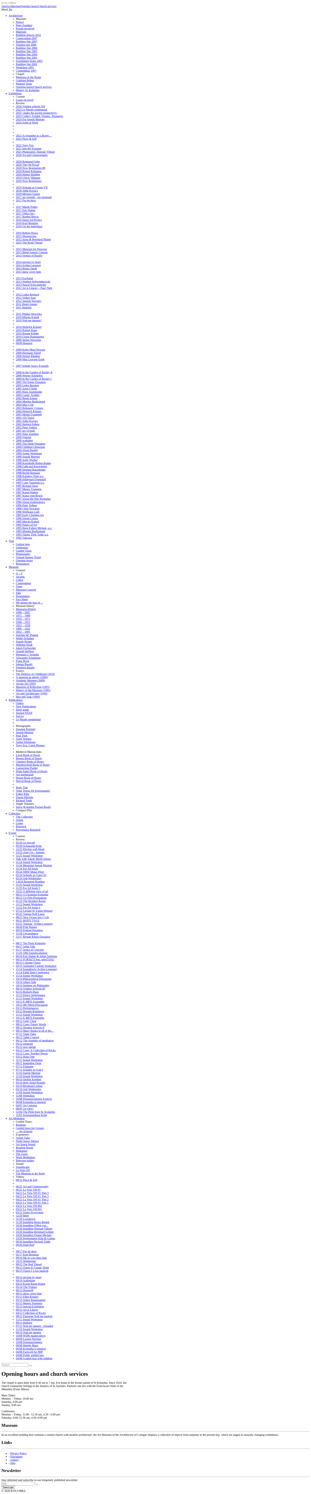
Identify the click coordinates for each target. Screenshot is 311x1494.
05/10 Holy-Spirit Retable (30, 1082)
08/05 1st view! (24, 1108)
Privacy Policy (18, 1453)
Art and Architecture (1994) (31, 693)
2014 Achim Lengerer (28, 265)
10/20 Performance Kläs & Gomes (35, 1238)
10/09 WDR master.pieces (31, 1335)
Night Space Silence (27, 1141)
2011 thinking (23, 307)
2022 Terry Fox (25, 145)
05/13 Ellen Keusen (27, 1296)
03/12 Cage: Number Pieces (32, 1053)
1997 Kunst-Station (27, 492)
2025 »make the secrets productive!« (36, 112)
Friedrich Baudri (25, 667)
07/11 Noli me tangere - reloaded (34, 1325)
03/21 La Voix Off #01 (29, 1209)
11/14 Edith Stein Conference (32, 972)
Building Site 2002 (26, 64)
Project (20, 22)
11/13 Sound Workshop (29, 998)
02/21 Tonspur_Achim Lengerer (34, 923)
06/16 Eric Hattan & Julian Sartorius (36, 956)
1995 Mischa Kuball (27, 521)
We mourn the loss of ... (29, 602)
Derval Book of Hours (28, 781)
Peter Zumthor (24, 25)
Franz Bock (22, 661)
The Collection (24, 816)
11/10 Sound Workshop (29, 1076)
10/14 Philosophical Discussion (33, 978)
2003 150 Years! (25, 417)
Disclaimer (16, 1456)
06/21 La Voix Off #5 (28, 1189)
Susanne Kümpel (25, 729)
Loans (19, 823)
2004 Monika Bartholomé (30, 401)
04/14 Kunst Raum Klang (30, 1283)
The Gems (22, 1154)
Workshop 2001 (25, 67)
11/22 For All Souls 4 (28, 907)
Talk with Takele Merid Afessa (33, 858)
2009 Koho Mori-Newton (30, 349)
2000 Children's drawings (30, 447)
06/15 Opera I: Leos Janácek (32, 1270)
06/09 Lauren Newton (28, 1338)
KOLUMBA (8, 3)
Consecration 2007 (26, 38)
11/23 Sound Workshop (29, 884)
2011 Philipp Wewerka (29, 314)
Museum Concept (26, 589)
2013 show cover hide (28, 271)
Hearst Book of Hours (28, 777)
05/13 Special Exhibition (30, 1306)
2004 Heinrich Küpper (29, 411)
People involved (25, 28)
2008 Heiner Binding (28, 356)
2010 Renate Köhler (27, 333)
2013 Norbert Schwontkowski (33, 281)
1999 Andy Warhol (27, 459)
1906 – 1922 (23, 628)
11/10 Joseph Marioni (28, 1073)
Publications (15, 700)
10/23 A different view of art (32, 891)
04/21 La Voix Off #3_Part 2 (32, 1199)
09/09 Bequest (24, 343)
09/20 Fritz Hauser (26, 927)
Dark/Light (8, 1487)
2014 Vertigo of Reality (29, 255)
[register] (36, 1484)
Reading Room (24, 1147)
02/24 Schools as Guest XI (31, 875)
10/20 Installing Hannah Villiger (34, 1228)
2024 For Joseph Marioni (30, 119)
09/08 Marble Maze (27, 1345)
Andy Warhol (23, 738)
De (10, 9)
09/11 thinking (24, 1322)
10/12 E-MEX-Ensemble (30, 1017)
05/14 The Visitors (26, 1287)
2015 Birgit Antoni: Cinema (32, 252)
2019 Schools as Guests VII (32, 187)
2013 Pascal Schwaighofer (31, 284)
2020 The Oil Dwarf (27, 164)
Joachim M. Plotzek (27, 635)
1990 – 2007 (23, 612)
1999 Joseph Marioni (28, 456)
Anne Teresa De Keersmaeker (33, 790)
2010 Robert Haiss (26, 330)
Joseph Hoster (24, 641)
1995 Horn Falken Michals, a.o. (34, 528)
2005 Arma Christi (26, 388)
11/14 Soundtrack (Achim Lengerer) (36, 969)
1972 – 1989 (23, 615)
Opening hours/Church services (39, 6)
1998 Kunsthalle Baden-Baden (33, 463)
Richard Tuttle (24, 800)
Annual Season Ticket (28, 557)
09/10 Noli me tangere (28, 1332)
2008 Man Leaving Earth (30, 359)
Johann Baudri (24, 664)
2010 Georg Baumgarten (30, 336)
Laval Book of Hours (28, 755)
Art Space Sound (25, 1144)
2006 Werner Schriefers (29, 375)
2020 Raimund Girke (28, 161)
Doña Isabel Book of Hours (31, 771)
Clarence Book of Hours (30, 761)
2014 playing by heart (28, 262)
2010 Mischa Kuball (27, 317)
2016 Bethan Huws (27, 232)
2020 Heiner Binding (28, 174)
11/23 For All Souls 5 (28, 888)
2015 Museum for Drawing (31, 249)
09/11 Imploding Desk (28, 1063)
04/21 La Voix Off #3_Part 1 (32, 1202)
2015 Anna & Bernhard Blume (33, 239)
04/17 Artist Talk (25, 946)
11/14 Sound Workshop (29, 975)
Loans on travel (24, 99)
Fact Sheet (22, 599)
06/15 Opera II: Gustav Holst (32, 1267)
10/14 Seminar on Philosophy (32, 985)
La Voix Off (23, 1170)
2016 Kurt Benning (27, 223)
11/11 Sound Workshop (29, 1060)
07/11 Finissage (24, 1066)
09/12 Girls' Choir (26, 1021)
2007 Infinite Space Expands (32, 365)
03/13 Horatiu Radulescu (30, 1011)
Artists (19, 820)
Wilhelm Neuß (24, 644)
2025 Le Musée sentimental (31, 109)
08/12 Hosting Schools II (30, 1027)
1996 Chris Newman (28, 508)
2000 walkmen (24, 440)
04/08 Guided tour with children (34, 1358)
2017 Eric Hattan (25, 210)
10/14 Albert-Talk (26, 982)
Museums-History (26, 609)
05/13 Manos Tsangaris (29, 1303)
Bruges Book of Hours (29, 758)
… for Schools (24, 1131)
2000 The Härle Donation (30, 443)
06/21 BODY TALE (27, 920)
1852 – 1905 (23, 631)
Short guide (22, 709)
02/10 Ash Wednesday (28, 1089)
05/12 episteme (24, 1043)
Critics (19, 579)
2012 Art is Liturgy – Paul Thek (34, 288)
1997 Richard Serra (27, 485)
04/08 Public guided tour (30, 1355)
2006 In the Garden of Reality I (33, 378)
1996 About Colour (27, 518)
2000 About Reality (27, 450)
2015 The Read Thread (29, 242)
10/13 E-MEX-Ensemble (30, 1001)
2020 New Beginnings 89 (30, 168)
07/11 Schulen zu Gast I (29, 1069)
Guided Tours (23, 550)
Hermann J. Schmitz (27, 654)
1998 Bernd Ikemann (28, 472)
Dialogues (21, 1150)
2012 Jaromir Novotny (29, 301)
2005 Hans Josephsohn (29, 391)
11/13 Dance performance (30, 995)
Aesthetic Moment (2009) (30, 680)
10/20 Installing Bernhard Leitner (35, 1231)
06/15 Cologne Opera (28, 962)
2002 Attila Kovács (27, 421)
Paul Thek (22, 735)
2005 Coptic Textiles (27, 395)
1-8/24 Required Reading (30, 881)
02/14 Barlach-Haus (27, 991)
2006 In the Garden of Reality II (34, 372)
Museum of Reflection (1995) (32, 687)
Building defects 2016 (28, 35)
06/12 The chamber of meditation (35, 1040)
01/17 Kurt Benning (27, 1254)
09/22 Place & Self (26, 1180)
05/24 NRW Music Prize (30, 871)
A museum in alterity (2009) (32, 677)
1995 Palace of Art (26, 524)
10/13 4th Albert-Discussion (32, 1004)
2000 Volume (23, 437)
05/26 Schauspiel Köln (29, 845)
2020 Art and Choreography (32, 155)
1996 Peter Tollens (26, 505)
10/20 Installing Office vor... (32, 1225)
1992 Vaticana (24, 537)
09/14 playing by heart (28, 1277)
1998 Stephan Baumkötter (31, 469)
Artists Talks (23, 1137)
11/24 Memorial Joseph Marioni (34, 865)
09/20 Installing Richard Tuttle (33, 1241)
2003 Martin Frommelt (29, 414)
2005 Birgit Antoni (26, 398)
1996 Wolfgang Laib (27, 511)
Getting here (23, 544)
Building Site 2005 (26, 51)
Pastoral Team (24, 83)
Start (4, 6)
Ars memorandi (24, 774)
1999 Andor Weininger (29, 453)
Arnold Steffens (25, 651)
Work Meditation (25, 1157)
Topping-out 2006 (26, 44)
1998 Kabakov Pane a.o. (30, 476)
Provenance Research (28, 829)
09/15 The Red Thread (29, 1264)
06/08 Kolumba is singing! (31, 1102)
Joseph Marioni (24, 732)
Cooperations (23, 583)
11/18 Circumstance (27, 933)
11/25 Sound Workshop (29, 855)
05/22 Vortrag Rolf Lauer (30, 914)
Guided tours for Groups (30, 1128)
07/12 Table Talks (26, 1034)
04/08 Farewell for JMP (29, 1351)
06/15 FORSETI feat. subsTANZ (35, 959)
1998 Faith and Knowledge (31, 466)
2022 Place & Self (26, 138)
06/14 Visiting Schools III (30, 988)
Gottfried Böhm (25, 80)
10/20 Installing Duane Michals (33, 1235)
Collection (14, 813)
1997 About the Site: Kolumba (33, 498)
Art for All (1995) (26, 683)
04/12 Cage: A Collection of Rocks (36, 1050)
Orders (20, 703)
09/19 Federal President (29, 930)
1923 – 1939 (23, 625)
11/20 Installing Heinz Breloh (32, 1222)
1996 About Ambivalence (30, 502)
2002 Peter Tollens (26, 427)
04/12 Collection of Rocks (31, 1313)
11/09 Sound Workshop (29, 1092)
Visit (11, 541)
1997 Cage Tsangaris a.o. (30, 482)
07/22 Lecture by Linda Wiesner (34, 910)
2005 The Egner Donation (31, 382)
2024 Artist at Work (27, 122)
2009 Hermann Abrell (28, 352)
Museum (14, 567)
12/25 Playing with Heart (30, 849)
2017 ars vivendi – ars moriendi (34, 197)
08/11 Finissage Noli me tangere (34, 1316)
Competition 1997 (26, 70)
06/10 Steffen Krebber (28, 1079)
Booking (21, 1124)
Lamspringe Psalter (27, 768)
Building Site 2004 (26, 54)
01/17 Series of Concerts (30, 949)
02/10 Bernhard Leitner (29, 1085)
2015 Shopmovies (26, 236)
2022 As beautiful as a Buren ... (34, 135)
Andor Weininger (26, 742)
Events (12, 832)
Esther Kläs (22, 794)
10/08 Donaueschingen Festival (34, 1098)
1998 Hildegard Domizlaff (31, 479)
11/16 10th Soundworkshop (31, 952)
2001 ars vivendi (25, 430)
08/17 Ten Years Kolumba (31, 943)
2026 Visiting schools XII (30, 106)
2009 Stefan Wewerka (28, 339)
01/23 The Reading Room (31, 901)
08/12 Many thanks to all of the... (34, 1030)
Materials (21, 31)
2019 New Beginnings (29, 181)
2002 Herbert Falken (27, 424)
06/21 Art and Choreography (32, 1186)
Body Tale (22, 787)
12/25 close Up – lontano (30, 852)
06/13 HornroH (24, 1290)
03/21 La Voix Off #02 (29, 1205)
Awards (20, 576)
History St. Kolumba (27, 90)
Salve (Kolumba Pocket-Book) (33, 807)
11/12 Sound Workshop (29, 904)
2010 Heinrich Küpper (29, 326)
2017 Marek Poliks (26, 206)
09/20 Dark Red (25, 1244)
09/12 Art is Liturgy (27, 1309)
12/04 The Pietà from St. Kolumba (35, 1111)
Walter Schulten (25, 638)
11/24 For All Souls (27, 868)
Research (21, 826)
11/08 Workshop (25, 1095)
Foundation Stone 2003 (29, 61)
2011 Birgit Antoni (26, 304)
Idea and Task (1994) (28, 696)
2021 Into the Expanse (28, 148)
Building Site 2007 (26, 41)
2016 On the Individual (29, 226)
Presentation (23, 596)
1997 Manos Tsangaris (29, 489)
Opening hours (24, 560)
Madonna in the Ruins (28, 77)
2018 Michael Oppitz (28, 194)
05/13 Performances (27, 1008)
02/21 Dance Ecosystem (29, 1212)
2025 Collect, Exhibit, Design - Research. (39, 116)
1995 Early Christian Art (30, 515)
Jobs (18, 592)
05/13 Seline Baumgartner (31, 1300)
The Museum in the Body (30, 1173)
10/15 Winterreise (26, 1261)
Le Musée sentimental (28, 719)
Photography (23, 554)
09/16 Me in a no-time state (31, 1257)
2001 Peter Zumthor (27, 434)
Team (19, 586)
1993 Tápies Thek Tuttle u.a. (32, 534)
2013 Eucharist (24, 278)
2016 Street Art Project (29, 219)
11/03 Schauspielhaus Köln (31, 1115)
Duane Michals (24, 797)
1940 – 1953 (23, 622)
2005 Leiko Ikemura (27, 385)
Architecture (14, 6)
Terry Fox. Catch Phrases (30, 745)
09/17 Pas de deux (26, 1251)
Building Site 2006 (26, 48)
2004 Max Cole (25, 404)
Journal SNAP (24, 712)
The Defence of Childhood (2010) (35, 674)
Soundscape (23, 1167)
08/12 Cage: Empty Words (31, 1024)
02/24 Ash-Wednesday (29, 878)
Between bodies (25, 1160)
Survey (20, 716)
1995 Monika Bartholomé (30, 531)
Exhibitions (15, 93)
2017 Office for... (25, 213)
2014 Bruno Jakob (26, 268)
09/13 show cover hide (29, 1293)
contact (14, 1459)
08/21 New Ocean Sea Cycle (32, 917)
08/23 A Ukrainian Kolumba (32, 894)
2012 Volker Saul (26, 297)
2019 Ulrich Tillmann (28, 177)
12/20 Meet (22, 1215)
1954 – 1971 (23, 618)
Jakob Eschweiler (26, 648)
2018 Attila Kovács (27, 190)
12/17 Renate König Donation (33, 936)
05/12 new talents (26, 1047)
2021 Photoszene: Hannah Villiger (35, 151)
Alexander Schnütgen (28, 657)
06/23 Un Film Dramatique (31, 897)
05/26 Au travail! (25, 842)
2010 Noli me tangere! (28, 320)
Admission (22, 547)
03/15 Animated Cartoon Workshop (36, 965)
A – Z (19, 573)
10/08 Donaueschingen (29, 1342)
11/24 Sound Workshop (29, 862)
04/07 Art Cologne (26, 1105)
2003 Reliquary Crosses (29, 408)
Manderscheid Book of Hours (33, 764)
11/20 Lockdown (25, 1218)
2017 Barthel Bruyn (27, 216)
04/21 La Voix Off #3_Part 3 (32, 1193)
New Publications (26, 706)
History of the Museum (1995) (33, 690)
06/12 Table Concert (27, 1037)
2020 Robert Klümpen (28, 171)
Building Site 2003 (26, 57)
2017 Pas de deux (26, 200)
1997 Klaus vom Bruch (29, 495)
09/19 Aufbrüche (25, 1280)
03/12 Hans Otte (25, 1056)
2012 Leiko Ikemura (27, 294)
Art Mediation (17, 1118)
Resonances (22, 563)
